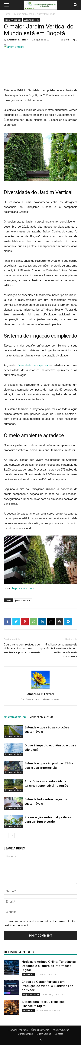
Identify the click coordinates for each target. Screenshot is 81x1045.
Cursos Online (25, 1033)
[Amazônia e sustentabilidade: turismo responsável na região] (13, 785)
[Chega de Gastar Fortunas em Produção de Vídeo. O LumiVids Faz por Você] (11, 987)
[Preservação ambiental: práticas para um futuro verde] (13, 821)
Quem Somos (44, 1033)
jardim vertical (22, 600)
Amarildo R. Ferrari (17, 39)
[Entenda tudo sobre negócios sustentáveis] (13, 803)
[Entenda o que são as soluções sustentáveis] (13, 731)
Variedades (28, 974)
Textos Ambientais (24, 14)
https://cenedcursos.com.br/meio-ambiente (40, 699)
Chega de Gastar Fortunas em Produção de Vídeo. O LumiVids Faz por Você (47, 986)
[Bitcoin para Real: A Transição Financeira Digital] (11, 1007)
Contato (59, 1033)
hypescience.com (23, 588)
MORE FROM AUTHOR (41, 717)
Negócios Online (31, 994)
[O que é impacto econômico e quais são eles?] (13, 749)
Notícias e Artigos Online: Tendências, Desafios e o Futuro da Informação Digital (49, 966)
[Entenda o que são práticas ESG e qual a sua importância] (13, 767)
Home (7, 14)
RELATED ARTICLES (15, 717)
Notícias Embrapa (18, 1030)
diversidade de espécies (32, 365)
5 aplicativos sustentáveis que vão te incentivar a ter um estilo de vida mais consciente (58, 650)
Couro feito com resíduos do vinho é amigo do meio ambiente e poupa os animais (22, 648)
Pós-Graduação (61, 1030)
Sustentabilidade (46, 14)
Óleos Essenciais (40, 1030)
